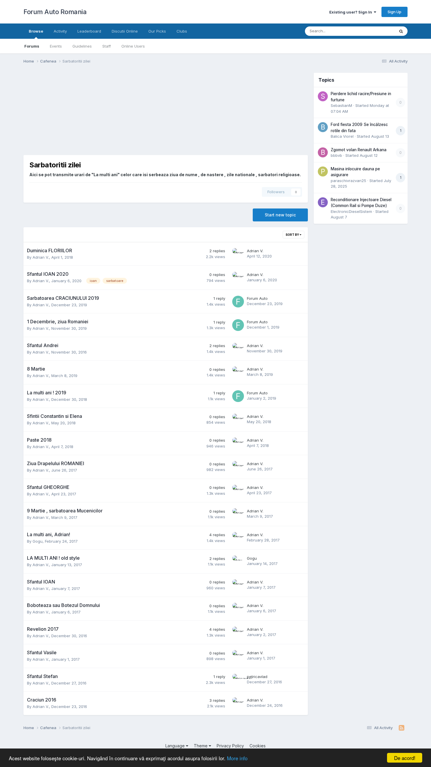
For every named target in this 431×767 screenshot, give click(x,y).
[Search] (401, 31)
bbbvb (336, 155)
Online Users (133, 46)
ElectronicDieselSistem (351, 211)
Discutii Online (125, 31)
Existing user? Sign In (351, 12)
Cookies (258, 745)
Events (56, 46)
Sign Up (394, 11)
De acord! (404, 757)
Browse (36, 31)
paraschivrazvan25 (348, 180)
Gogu (38, 541)
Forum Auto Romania (54, 12)
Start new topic (280, 214)
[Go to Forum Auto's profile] (238, 301)
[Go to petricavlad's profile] (238, 680)
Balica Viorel (342, 136)
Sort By (293, 234)
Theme (201, 745)
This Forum (377, 31)
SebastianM (341, 105)
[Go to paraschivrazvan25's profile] (323, 171)
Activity (60, 31)
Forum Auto (257, 298)
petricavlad (257, 676)
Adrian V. (41, 257)
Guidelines (82, 46)
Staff (106, 46)
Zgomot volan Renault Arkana (358, 149)
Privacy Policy (230, 745)
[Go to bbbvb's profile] (323, 152)
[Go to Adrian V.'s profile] (238, 254)
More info (237, 758)
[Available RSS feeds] (402, 728)
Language (175, 745)
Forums (31, 46)
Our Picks (157, 31)
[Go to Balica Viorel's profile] (323, 127)
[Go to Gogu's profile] (238, 561)
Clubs (182, 31)
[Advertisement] (130, 114)
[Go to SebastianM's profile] (323, 96)
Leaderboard (89, 31)
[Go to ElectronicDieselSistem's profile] (323, 202)
